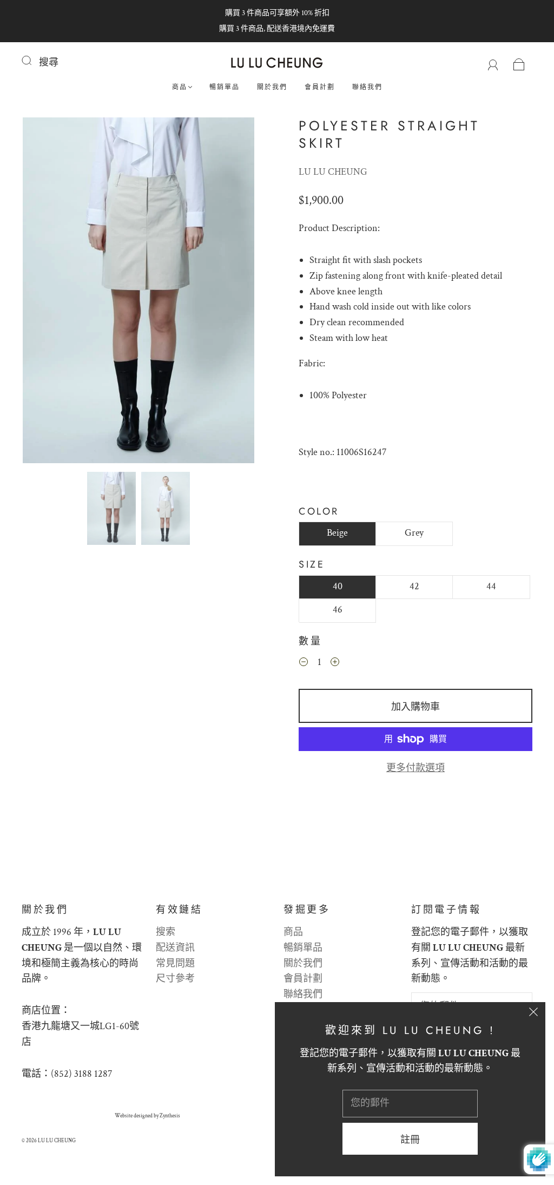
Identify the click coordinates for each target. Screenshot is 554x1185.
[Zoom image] (138, 292)
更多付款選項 (415, 768)
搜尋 (48, 62)
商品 (179, 87)
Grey (414, 532)
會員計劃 (320, 87)
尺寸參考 (175, 978)
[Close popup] (533, 1014)
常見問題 (175, 963)
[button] (46, 292)
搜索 (165, 932)
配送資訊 (175, 948)
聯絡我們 (367, 87)
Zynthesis (170, 1116)
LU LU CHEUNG (333, 172)
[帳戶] (493, 62)
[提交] (33, 61)
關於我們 (272, 87)
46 (337, 609)
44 (491, 586)
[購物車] (519, 62)
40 (337, 586)
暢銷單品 (224, 87)
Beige (337, 532)
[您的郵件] (410, 1103)
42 (414, 586)
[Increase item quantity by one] (335, 664)
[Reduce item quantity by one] (303, 664)
